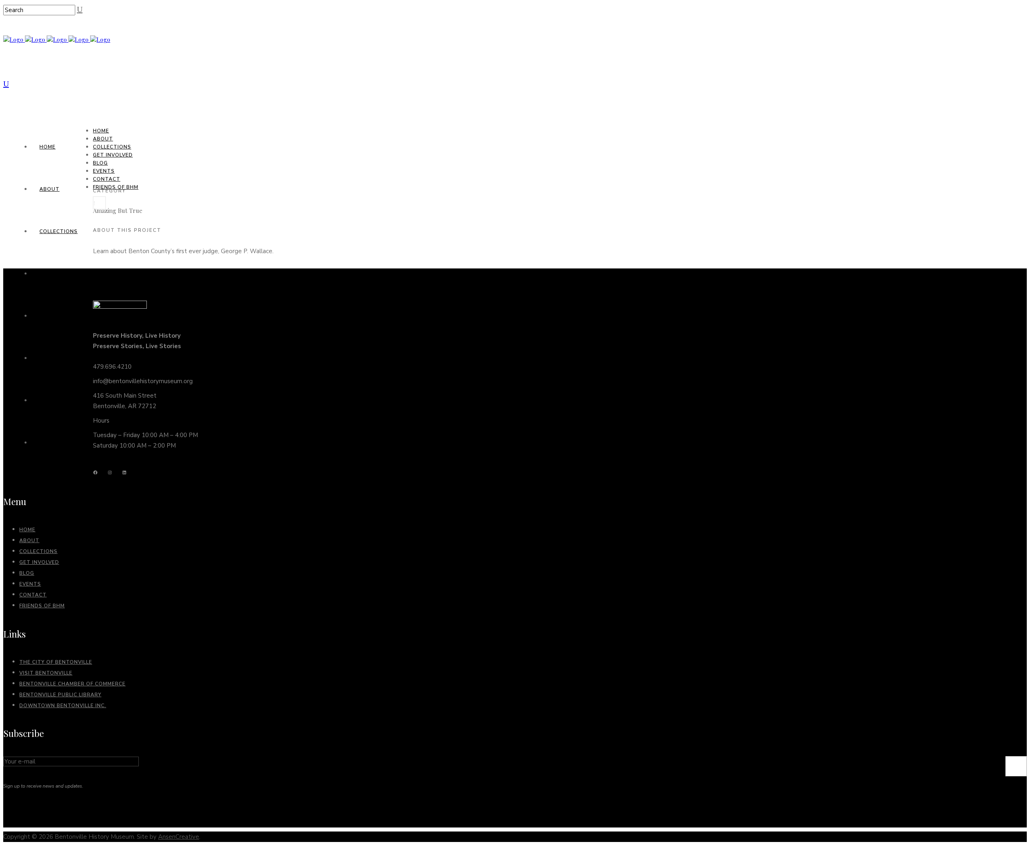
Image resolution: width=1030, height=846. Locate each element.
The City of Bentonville (55, 662)
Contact (33, 595)
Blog (26, 573)
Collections (38, 551)
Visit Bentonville (45, 673)
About (29, 540)
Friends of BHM (42, 606)
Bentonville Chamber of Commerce (72, 684)
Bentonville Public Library (60, 694)
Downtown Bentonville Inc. (62, 705)
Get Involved (39, 562)
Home (27, 529)
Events (30, 584)
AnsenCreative (178, 837)
